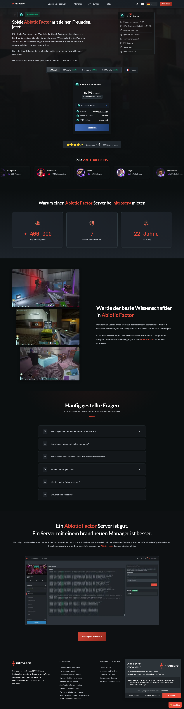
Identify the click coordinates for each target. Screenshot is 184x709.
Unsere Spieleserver (57, 4)
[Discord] (142, 3)
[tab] (53, 69)
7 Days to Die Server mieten (71, 692)
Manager (78, 4)
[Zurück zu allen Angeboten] (15, 14)
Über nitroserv (106, 668)
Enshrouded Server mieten (71, 678)
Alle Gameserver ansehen (70, 699)
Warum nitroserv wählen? (110, 681)
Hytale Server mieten (68, 671)
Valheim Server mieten (69, 681)
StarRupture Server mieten (71, 685)
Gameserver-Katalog (108, 678)
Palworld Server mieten (69, 688)
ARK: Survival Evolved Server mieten (75, 695)
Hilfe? (108, 4)
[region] (92, 590)
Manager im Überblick (109, 671)
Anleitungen (93, 4)
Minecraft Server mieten (70, 668)
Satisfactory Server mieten (70, 674)
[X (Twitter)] (137, 3)
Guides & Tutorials (107, 674)
